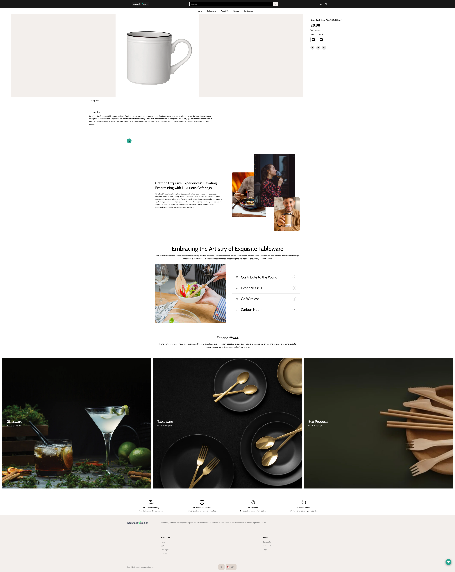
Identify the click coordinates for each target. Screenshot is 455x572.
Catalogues (165, 550)
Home (199, 11)
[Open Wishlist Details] (448, 562)
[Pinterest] (324, 48)
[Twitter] (318, 48)
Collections (211, 11)
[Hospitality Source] (140, 4)
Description (94, 100)
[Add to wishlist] (129, 140)
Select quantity (317, 35)
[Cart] (326, 4)
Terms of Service (269, 546)
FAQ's (265, 550)
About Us (225, 11)
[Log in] (321, 4)
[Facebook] (312, 48)
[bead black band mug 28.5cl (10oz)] (157, 55)
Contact (164, 553)
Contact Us (248, 11)
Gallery (236, 11)
